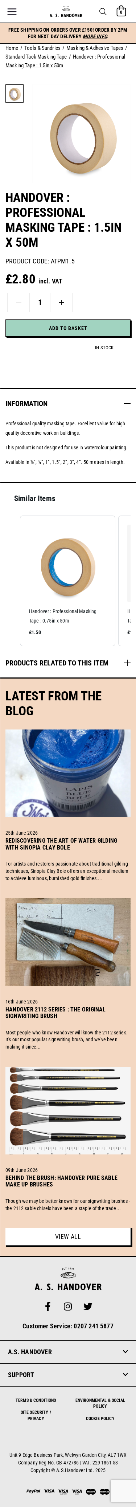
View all (68, 1236)
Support (21, 1375)
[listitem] (67, 581)
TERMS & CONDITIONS (36, 1400)
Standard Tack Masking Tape (36, 56)
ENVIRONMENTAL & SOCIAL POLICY (100, 1403)
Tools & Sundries (42, 48)
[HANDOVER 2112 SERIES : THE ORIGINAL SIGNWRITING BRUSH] (68, 1024)
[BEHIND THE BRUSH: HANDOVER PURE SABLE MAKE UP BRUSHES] (68, 1193)
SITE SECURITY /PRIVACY (36, 1415)
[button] (103, 11)
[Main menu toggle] (12, 12)
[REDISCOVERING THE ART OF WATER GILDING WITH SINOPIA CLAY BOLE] (68, 856)
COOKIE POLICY (100, 1418)
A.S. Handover (30, 1352)
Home (11, 48)
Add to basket (68, 328)
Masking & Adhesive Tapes (94, 48)
